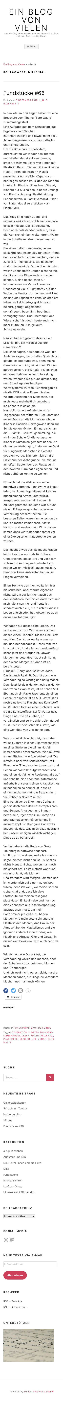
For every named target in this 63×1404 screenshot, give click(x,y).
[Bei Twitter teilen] (13, 990)
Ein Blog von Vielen (31, 20)
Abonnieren (15, 1275)
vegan (42, 1039)
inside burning (12, 1114)
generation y (21, 1032)
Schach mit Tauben (15, 1108)
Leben (26, 1035)
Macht (35, 1035)
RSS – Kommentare (15, 1307)
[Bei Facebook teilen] (5, 990)
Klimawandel (11, 1035)
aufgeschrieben (13, 1151)
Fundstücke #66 (24, 93)
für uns (7, 1120)
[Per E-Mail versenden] (20, 990)
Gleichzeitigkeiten (14, 1102)
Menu (33, 46)
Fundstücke (22, 1028)
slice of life (28, 1039)
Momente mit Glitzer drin (19, 1192)
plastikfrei (10, 1039)
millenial (47, 1035)
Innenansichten (12, 1180)
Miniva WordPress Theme (39, 1391)
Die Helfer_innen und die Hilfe (22, 1163)
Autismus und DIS (14, 1157)
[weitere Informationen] (28, 991)
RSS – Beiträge (12, 1301)
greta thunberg (42, 1032)
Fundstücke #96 (13, 1126)
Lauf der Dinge (41, 1028)
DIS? (6, 1168)
